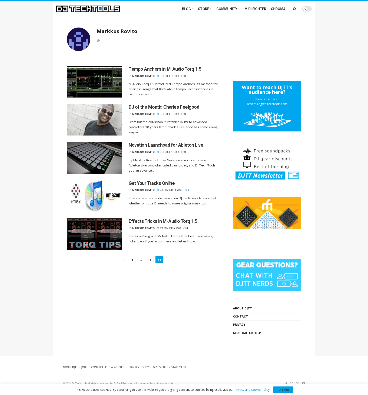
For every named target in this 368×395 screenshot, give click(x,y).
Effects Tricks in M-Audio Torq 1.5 (163, 221)
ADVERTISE (118, 367)
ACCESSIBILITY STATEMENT (169, 367)
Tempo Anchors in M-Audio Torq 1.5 (165, 69)
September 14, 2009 (170, 189)
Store (203, 9)
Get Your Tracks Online (152, 183)
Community (226, 9)
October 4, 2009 (169, 113)
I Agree (283, 390)
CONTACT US (99, 367)
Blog (186, 9)
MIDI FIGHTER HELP (247, 333)
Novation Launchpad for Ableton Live (166, 145)
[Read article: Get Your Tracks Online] (94, 196)
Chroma (278, 9)
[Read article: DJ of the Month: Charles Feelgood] (94, 120)
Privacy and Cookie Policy (252, 390)
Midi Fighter (255, 9)
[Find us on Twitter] (297, 383)
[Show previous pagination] (124, 259)
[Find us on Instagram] (291, 383)
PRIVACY (239, 324)
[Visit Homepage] (88, 9)
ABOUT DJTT (242, 308)
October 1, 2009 (169, 151)
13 (149, 259)
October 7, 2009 (169, 75)
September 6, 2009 (170, 228)
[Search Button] (294, 9)
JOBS (84, 367)
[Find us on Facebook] (286, 383)
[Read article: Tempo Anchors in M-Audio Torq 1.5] (94, 82)
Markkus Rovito (143, 75)
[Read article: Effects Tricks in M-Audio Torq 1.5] (94, 234)
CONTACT (240, 316)
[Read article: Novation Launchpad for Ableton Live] (94, 157)
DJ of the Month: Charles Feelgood (164, 107)
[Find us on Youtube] (303, 383)
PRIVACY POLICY (139, 367)
